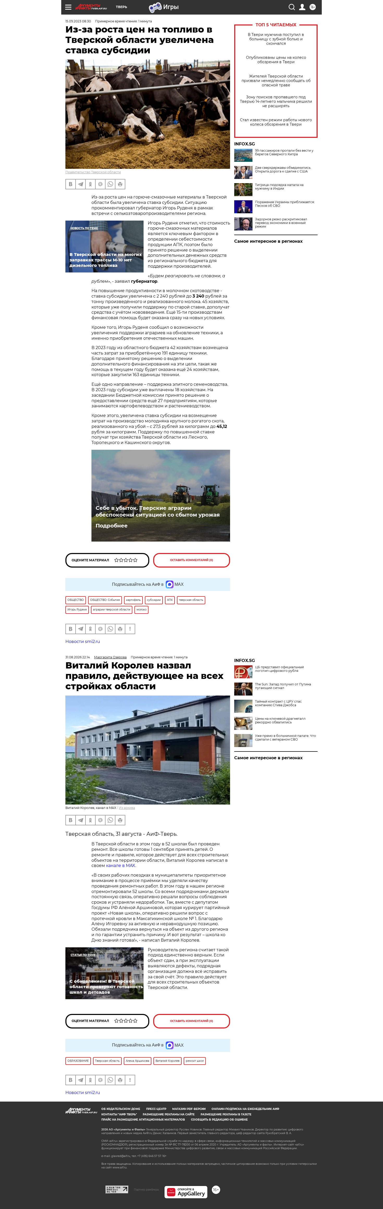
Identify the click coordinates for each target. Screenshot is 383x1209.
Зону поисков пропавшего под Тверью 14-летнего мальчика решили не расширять (276, 101)
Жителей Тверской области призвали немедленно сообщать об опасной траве (276, 80)
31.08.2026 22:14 (77, 657)
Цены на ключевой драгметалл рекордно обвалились (280, 720)
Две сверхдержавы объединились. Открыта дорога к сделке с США (283, 169)
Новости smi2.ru (82, 641)
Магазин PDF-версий (189, 1109)
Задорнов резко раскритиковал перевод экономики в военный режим (281, 222)
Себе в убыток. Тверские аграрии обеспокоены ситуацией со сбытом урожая (158, 511)
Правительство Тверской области (93, 172)
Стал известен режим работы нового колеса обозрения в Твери (276, 122)
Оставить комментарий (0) (191, 560)
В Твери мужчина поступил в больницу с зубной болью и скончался (276, 39)
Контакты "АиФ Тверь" (119, 1114)
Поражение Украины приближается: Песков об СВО (285, 204)
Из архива (127, 808)
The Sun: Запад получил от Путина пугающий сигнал (283, 686)
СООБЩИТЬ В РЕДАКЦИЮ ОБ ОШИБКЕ (219, 1119)
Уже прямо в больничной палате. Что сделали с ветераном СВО (285, 737)
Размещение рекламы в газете (226, 1114)
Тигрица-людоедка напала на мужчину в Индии (279, 186)
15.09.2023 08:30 (78, 21)
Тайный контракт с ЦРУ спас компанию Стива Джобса (278, 703)
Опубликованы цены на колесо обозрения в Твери (276, 59)
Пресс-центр (156, 1109)
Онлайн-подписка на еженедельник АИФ (245, 1109)
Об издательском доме (120, 1109)
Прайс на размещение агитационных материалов (143, 1119)
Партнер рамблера (146, 1189)
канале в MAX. (121, 865)
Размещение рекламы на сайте (169, 1114)
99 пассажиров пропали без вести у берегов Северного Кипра (284, 152)
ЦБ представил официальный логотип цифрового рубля (279, 669)
